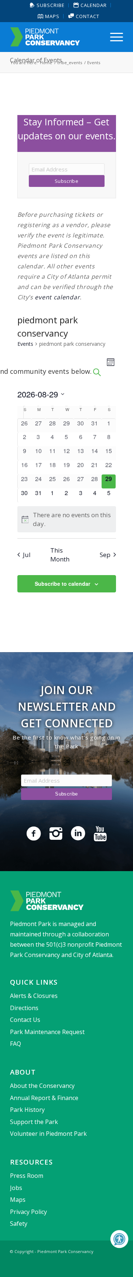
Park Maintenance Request (47, 1032)
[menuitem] (47, 5)
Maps (51, 16)
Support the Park (34, 1122)
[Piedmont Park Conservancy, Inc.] (55, 37)
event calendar (57, 297)
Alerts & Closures (34, 996)
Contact (86, 16)
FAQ (15, 1044)
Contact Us (25, 1020)
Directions (24, 1008)
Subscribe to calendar (62, 583)
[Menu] (113, 37)
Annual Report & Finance (44, 1098)
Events (25, 343)
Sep (105, 554)
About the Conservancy (42, 1086)
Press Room (26, 1176)
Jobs (16, 1188)
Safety (18, 1223)
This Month (59, 554)
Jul (27, 554)
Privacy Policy (28, 1212)
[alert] (66, 519)
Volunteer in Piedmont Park (48, 1134)
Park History (27, 1110)
